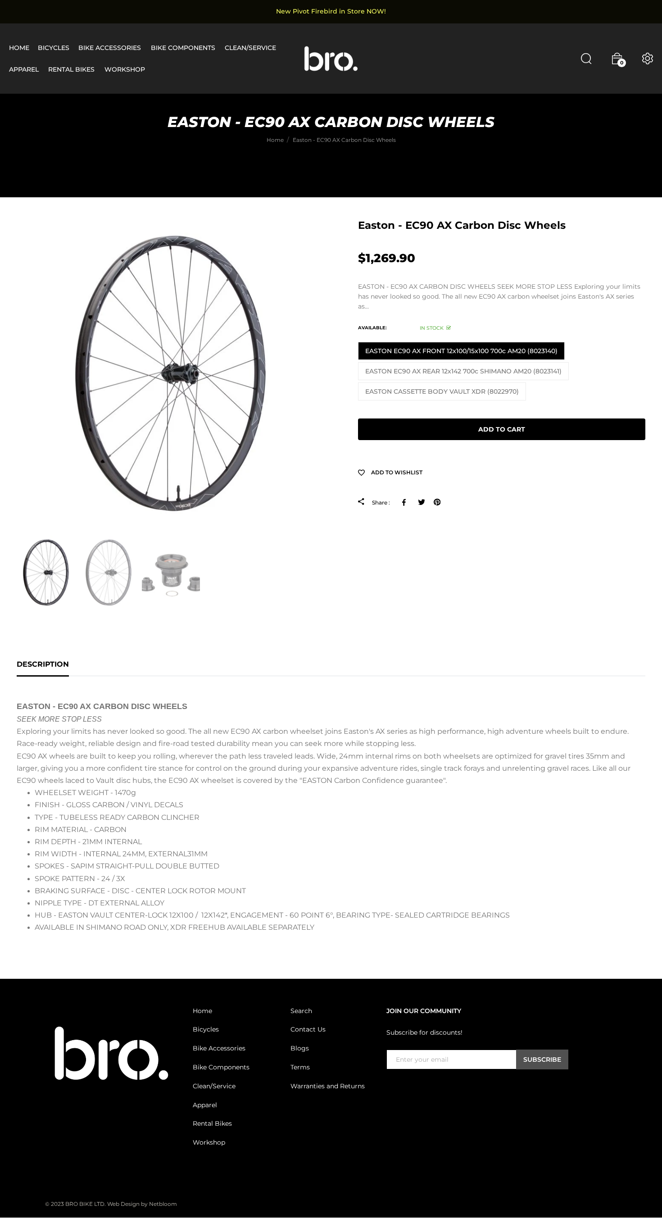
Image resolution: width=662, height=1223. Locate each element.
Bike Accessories (219, 1049)
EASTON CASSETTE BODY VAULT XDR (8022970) (442, 391)
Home (202, 1011)
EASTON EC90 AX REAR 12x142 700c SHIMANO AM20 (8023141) (463, 371)
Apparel (205, 1105)
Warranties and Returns (327, 1086)
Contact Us (308, 1030)
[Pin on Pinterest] (437, 502)
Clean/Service (214, 1086)
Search (301, 1011)
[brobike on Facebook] (391, 1088)
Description (43, 664)
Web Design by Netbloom (142, 1204)
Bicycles (206, 1030)
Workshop (209, 1143)
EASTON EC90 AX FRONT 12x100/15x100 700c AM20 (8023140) (461, 351)
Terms (300, 1068)
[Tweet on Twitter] (421, 502)
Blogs (299, 1049)
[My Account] (647, 58)
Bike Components (221, 1068)
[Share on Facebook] (405, 502)
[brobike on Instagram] (413, 1088)
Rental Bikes (212, 1124)
